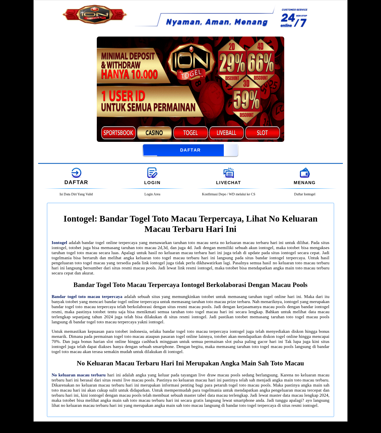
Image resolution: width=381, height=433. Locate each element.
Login (152, 182)
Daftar (190, 150)
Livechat (228, 182)
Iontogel (59, 242)
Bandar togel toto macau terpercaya (87, 296)
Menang (305, 182)
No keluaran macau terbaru (79, 374)
